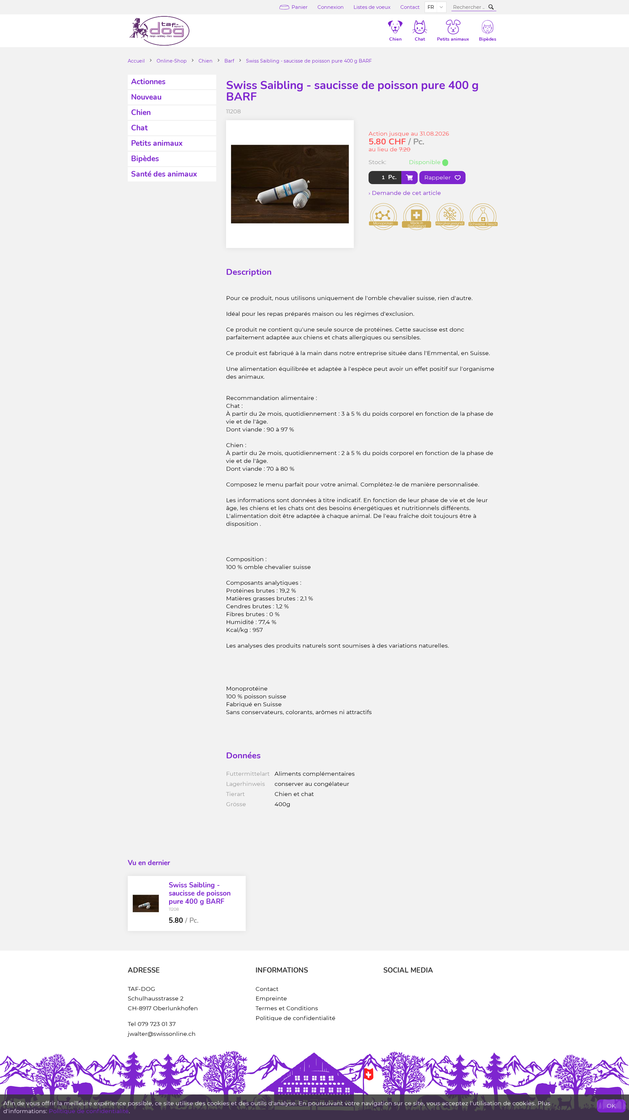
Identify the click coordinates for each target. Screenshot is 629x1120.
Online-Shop (172, 61)
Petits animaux (157, 143)
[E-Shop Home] (159, 30)
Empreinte (271, 998)
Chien (206, 61)
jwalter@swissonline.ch (162, 1033)
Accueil (136, 61)
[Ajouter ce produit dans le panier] (409, 177)
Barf (229, 61)
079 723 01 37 (157, 1023)
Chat (139, 128)
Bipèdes (145, 159)
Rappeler (438, 177)
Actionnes (148, 82)
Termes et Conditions (287, 1008)
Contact (410, 7)
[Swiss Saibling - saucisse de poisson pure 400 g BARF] (146, 903)
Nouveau (146, 97)
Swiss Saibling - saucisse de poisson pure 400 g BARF (309, 61)
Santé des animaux (164, 174)
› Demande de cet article (405, 192)
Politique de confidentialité (295, 1018)
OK (611, 1105)
